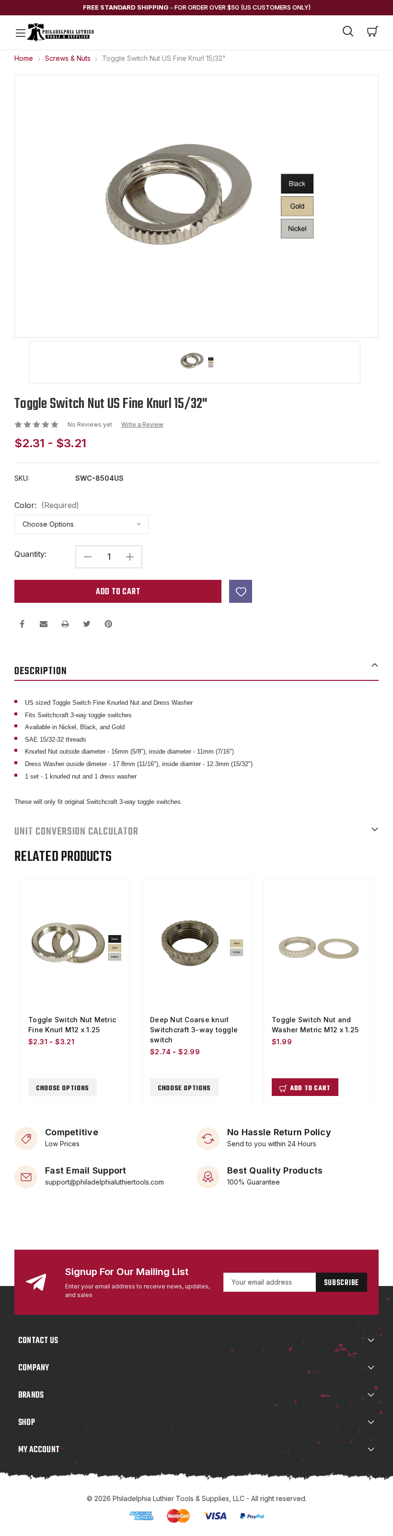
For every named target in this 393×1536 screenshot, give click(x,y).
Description (40, 671)
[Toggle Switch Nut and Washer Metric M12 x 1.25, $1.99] (319, 948)
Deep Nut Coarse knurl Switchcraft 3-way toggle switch (194, 1030)
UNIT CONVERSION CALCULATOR (76, 832)
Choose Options (62, 1088)
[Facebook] (22, 624)
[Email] (43, 624)
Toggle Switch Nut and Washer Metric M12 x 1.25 (315, 1025)
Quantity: (30, 554)
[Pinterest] (108, 624)
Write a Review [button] (142, 424)
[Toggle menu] (20, 32)
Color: (46, 505)
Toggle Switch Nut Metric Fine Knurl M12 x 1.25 (72, 1025)
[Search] (348, 32)
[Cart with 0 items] (373, 32)
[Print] (65, 624)
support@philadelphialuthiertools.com (104, 1181)
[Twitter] (87, 624)
